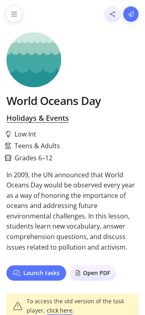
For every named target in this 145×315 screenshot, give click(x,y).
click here (59, 310)
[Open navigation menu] (14, 14)
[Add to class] (131, 14)
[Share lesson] (112, 14)
